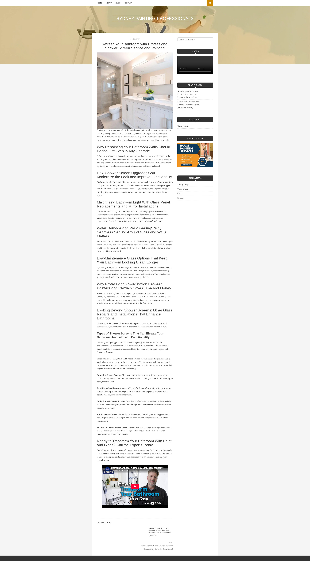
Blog (118, 3)
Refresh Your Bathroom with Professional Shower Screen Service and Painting (188, 104)
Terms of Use (182, 189)
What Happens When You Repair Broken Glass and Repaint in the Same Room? (160, 531)
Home (99, 3)
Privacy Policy (182, 184)
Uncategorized (182, 126)
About (109, 3)
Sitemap (180, 198)
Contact (128, 3)
